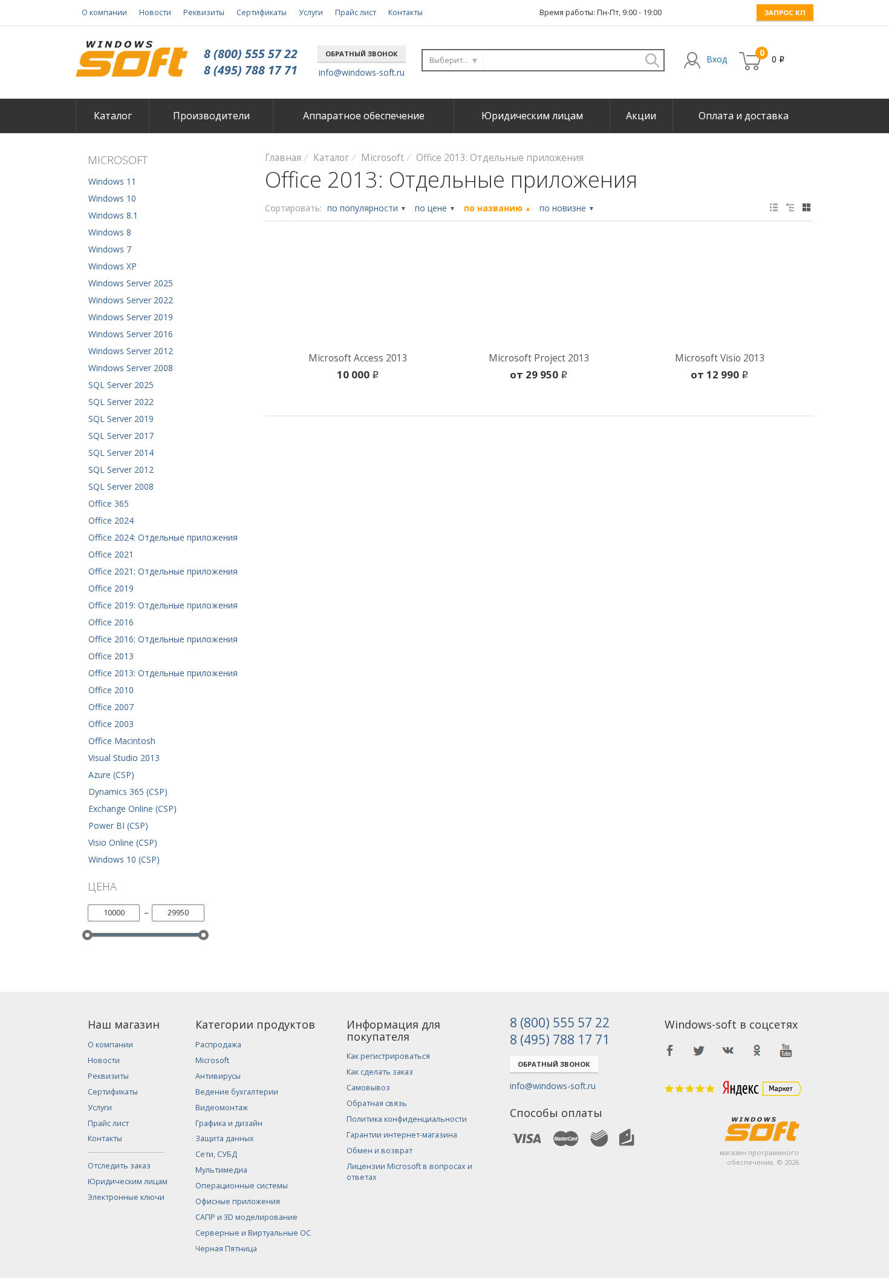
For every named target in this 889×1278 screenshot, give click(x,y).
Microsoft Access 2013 (358, 358)
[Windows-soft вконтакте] (728, 1050)
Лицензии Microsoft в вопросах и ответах (409, 1171)
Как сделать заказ (380, 1072)
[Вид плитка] (806, 207)
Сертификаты (261, 12)
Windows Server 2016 (130, 334)
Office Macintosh (121, 740)
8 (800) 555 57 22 (251, 53)
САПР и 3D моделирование (246, 1217)
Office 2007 (111, 707)
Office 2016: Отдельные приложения (163, 639)
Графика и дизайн (228, 1123)
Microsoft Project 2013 (539, 358)
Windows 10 (112, 198)
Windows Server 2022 (130, 300)
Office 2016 (111, 622)
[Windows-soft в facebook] (670, 1050)
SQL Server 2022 (121, 401)
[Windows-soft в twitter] (699, 1050)
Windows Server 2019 (130, 317)
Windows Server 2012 (130, 351)
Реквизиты (203, 12)
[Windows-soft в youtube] (786, 1050)
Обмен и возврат (379, 1150)
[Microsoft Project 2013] (539, 294)
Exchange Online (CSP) (132, 808)
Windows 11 (112, 181)
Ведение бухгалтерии (236, 1092)
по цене (435, 208)
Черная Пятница (226, 1248)
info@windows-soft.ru (362, 72)
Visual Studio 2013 (124, 757)
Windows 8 (109, 232)
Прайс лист (355, 12)
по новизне (566, 208)
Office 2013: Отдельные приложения (163, 673)
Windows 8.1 (113, 215)
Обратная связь (377, 1103)
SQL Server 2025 (121, 384)
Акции (641, 115)
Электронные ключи (126, 1197)
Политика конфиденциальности (407, 1119)
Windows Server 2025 (130, 283)
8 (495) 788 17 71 (251, 70)
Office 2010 (111, 690)
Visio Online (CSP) (122, 842)
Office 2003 (111, 724)
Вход (716, 59)
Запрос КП (785, 12)
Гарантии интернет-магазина (402, 1135)
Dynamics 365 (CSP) (128, 791)
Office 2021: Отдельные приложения (163, 571)
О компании (104, 12)
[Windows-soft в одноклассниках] (757, 1050)
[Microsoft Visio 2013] (720, 294)
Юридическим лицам (532, 115)
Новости (155, 12)
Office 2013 (111, 656)
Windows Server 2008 (130, 368)
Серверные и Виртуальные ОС (253, 1233)
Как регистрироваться (388, 1056)
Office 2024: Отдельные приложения (163, 537)
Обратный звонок (361, 53)
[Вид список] (790, 207)
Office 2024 (111, 520)
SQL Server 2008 (121, 486)
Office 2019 (111, 588)
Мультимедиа (221, 1170)
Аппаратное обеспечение (364, 115)
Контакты (405, 12)
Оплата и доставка (743, 115)
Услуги (311, 12)
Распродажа (218, 1044)
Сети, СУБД (216, 1154)
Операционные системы (241, 1186)
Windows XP (112, 266)
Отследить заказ (119, 1166)
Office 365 (108, 503)
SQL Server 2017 (121, 435)
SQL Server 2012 (121, 469)
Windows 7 (109, 249)
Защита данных (224, 1138)
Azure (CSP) (111, 774)
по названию (497, 208)
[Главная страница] (131, 54)
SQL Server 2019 (121, 418)
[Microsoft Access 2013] (358, 294)
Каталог (113, 115)
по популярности (366, 208)
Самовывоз (368, 1087)
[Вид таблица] (774, 207)
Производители (211, 115)
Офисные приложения (237, 1201)
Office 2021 (111, 554)
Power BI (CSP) (118, 825)
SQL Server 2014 (121, 452)
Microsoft (212, 1060)
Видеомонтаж (221, 1107)
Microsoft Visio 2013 (720, 358)
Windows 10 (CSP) (124, 859)
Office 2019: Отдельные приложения (163, 605)
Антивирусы (218, 1076)
